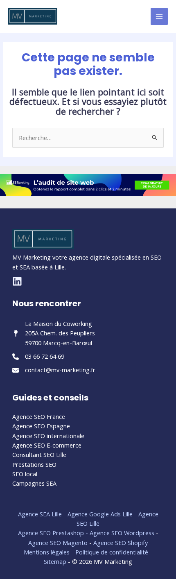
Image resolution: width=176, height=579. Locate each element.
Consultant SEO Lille (39, 454)
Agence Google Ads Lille (100, 514)
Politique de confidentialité (111, 552)
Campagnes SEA (34, 483)
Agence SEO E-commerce (46, 445)
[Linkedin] (17, 281)
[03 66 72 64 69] (38, 356)
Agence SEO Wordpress (123, 533)
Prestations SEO (34, 464)
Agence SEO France (38, 416)
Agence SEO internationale (48, 436)
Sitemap (55, 561)
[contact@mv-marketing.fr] (53, 370)
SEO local (24, 474)
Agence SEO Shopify (120, 542)
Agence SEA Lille (40, 514)
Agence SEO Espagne (41, 426)
